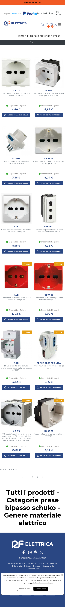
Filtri (31, 42)
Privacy (27, 566)
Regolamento (48, 566)
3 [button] (37, 477)
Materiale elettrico (38, 35)
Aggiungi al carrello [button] (18, 115)
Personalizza (24, 589)
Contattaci (42, 13)
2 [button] (32, 477)
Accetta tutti (40, 589)
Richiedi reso (33, 569)
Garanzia (18, 566)
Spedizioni (43, 563)
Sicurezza (32, 563)
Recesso (36, 566)
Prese (56, 35)
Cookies (53, 563)
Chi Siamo (58, 13)
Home (20, 35)
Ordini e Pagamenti (16, 563)
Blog (51, 13)
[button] (42, 477)
